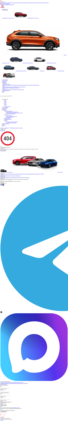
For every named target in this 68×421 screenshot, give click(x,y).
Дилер (1, 403)
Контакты (8, 177)
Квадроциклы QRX (41, 2)
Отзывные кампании (11, 87)
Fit (4, 105)
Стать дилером (21, 177)
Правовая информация (15, 382)
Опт (3, 92)
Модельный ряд (5, 9)
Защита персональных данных (5, 382)
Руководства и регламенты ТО (13, 86)
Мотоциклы (36, 2)
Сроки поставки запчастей (34, 85)
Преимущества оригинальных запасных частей (22, 85)
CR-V (5, 100)
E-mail (1, 394)
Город (1, 401)
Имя (1, 386)
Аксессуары (13, 175)
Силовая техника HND (17, 2)
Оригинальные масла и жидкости (8, 85)
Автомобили (31, 2)
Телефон (1, 398)
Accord (5, 104)
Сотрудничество (26, 177)
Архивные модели (7, 106)
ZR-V (5, 102)
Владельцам (4, 82)
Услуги (3, 88)
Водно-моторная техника (25, 2)
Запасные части (18, 175)
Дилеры (5, 177)
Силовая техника (12, 383)
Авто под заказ (4, 80)
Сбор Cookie (21, 382)
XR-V (5, 101)
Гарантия (17, 87)
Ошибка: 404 (2, 130)
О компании (12, 177)
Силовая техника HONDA (8, 2)
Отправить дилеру (3, 411)
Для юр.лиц (4, 81)
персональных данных (16, 407)
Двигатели (47, 2)
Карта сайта (16, 177)
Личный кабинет (5, 87)
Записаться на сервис (7, 175)
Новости (1, 177)
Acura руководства (22, 86)
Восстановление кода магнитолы (8, 89)
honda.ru (1, 2)
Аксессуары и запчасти (6, 84)
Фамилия (2, 390)
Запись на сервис (5, 86)
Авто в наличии (5, 79)
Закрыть (1, 420)
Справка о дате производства (19, 89)
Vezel (5, 103)
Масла (3, 91)
